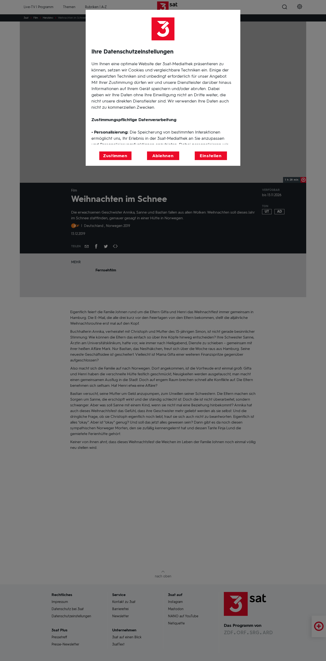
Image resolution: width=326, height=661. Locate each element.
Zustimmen (115, 155)
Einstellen (211, 155)
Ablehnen (163, 155)
